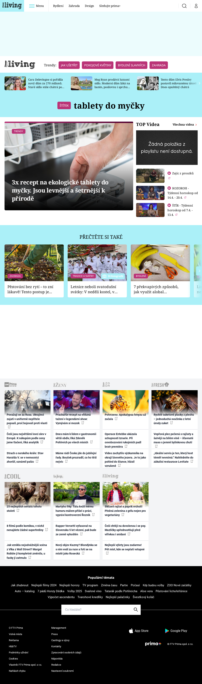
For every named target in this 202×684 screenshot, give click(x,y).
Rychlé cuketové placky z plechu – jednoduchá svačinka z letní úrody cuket (174, 419)
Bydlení (58, 6)
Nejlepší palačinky (118, 597)
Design (89, 6)
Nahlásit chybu (17, 670)
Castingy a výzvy (60, 640)
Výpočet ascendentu (61, 597)
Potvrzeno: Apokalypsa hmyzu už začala (125, 416)
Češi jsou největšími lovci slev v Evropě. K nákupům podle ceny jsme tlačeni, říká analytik (26, 438)
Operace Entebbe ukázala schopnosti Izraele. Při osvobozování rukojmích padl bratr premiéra (123, 440)
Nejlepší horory (69, 585)
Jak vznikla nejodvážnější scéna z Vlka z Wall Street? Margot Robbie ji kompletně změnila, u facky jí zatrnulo (27, 551)
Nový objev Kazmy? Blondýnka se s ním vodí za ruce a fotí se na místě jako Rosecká (76, 549)
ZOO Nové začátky (179, 585)
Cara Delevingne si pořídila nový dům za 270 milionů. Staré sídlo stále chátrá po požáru (45, 85)
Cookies (13, 658)
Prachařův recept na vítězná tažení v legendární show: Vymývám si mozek (73, 419)
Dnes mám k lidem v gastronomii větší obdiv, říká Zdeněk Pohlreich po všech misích (76, 438)
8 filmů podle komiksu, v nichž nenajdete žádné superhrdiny (25, 528)
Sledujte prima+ (110, 6)
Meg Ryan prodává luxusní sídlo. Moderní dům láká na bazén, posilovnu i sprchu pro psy (112, 85)
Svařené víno (93, 591)
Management (58, 627)
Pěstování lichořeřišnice (171, 591)
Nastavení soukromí (62, 670)
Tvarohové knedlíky (90, 597)
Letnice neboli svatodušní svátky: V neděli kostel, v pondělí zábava (93, 289)
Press (54, 634)
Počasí (135, 585)
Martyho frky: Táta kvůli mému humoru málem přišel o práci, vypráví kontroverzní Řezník (75, 511)
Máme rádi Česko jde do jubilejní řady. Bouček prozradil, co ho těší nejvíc (76, 457)
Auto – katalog (25, 591)
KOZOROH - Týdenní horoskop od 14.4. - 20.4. (182, 192)
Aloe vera (146, 591)
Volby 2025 (74, 591)
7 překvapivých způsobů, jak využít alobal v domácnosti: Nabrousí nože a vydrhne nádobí (156, 289)
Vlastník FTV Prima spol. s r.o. (25, 664)
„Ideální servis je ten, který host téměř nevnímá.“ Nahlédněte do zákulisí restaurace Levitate (173, 457)
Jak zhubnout (19, 585)
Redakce (56, 664)
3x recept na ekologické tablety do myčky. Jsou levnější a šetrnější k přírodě (60, 190)
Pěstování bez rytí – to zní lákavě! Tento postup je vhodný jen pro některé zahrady (30, 289)
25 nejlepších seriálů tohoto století (24, 508)
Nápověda (57, 658)
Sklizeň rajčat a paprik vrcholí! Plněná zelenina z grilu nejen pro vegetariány (125, 511)
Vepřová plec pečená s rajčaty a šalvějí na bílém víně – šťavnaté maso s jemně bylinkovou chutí (173, 438)
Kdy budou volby (153, 585)
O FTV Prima (16, 627)
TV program (90, 585)
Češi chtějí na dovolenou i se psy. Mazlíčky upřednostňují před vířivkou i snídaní (125, 530)
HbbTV (13, 646)
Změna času (109, 585)
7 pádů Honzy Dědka (50, 591)
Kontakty (56, 646)
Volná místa (15, 634)
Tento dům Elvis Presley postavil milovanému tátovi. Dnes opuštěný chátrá (179, 83)
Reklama (14, 640)
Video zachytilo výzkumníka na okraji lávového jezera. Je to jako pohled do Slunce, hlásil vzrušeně (125, 459)
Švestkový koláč (143, 597)
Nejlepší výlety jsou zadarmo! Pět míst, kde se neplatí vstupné (125, 547)
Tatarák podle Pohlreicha (121, 591)
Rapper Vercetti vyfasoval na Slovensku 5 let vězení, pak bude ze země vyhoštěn (76, 530)
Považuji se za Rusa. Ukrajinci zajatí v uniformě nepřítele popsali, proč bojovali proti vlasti (27, 419)
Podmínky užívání (18, 652)
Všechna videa (184, 124)
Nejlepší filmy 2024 (43, 585)
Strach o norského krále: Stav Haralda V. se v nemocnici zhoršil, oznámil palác (25, 457)
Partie (124, 585)
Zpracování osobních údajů (66, 652)
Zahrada (74, 6)
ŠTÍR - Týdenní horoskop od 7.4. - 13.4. (180, 210)
